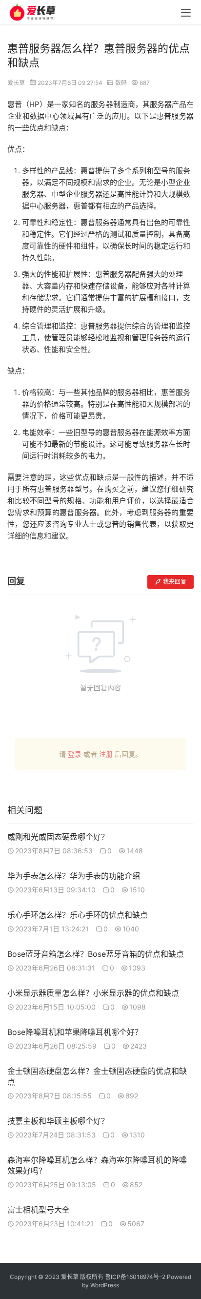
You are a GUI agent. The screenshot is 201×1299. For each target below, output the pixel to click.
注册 (106, 754)
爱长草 (16, 82)
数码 (121, 82)
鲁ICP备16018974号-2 (135, 1276)
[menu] (186, 12)
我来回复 (174, 581)
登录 (74, 754)
